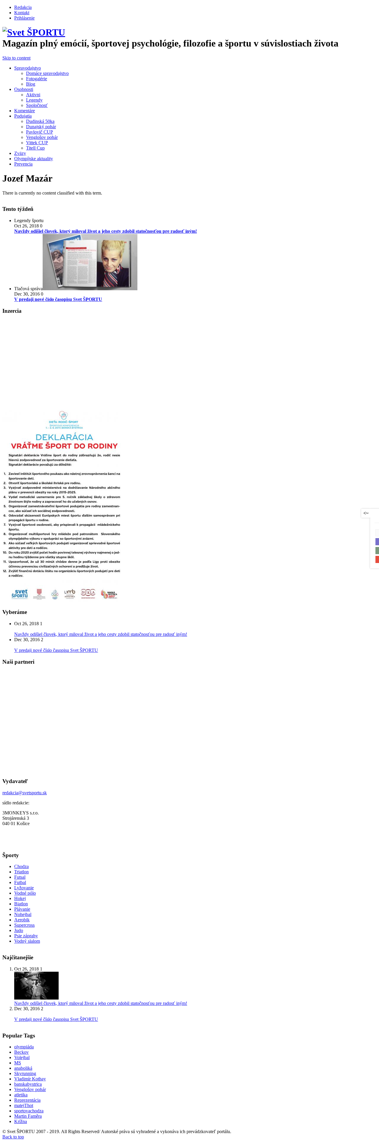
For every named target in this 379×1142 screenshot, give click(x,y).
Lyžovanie (24, 887)
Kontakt (21, 12)
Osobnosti (23, 89)
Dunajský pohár (41, 126)
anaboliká (23, 1068)
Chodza (21, 866)
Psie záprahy (26, 935)
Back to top (13, 1136)
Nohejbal (22, 914)
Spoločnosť (37, 105)
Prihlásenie (24, 17)
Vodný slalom (27, 941)
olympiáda (24, 1046)
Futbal (20, 882)
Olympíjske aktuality (33, 158)
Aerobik (22, 919)
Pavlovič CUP (39, 131)
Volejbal (22, 1057)
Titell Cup (35, 147)
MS (17, 1062)
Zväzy (20, 153)
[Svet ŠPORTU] (33, 32)
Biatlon (21, 903)
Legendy (34, 99)
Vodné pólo (25, 893)
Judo (18, 930)
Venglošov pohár (42, 137)
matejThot (23, 1105)
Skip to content (16, 57)
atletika (21, 1094)
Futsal (19, 877)
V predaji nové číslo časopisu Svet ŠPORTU (56, 650)
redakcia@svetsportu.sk (24, 792)
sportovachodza (29, 1110)
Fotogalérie (36, 78)
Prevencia (23, 163)
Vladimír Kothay (30, 1078)
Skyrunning (25, 1073)
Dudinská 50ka (40, 121)
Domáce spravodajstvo (47, 73)
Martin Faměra (28, 1116)
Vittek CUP (37, 142)
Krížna (20, 1121)
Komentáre (24, 110)
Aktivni (33, 94)
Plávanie (22, 909)
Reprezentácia (27, 1100)
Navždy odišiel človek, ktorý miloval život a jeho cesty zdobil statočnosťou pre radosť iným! (100, 634)
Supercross (24, 925)
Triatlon (21, 871)
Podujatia (23, 115)
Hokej (20, 898)
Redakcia (23, 7)
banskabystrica (28, 1084)
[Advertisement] (52, 361)
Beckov (21, 1052)
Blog (30, 83)
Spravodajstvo (27, 67)
